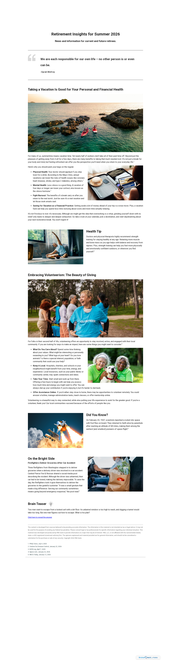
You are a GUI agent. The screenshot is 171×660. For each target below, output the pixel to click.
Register (144, 3)
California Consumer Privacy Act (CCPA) (128, 652)
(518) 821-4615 (21, 635)
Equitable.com (116, 3)
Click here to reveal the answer (40, 517)
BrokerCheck (102, 633)
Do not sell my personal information (100, 655)
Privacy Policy (131, 3)
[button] (85, 12)
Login (153, 3)
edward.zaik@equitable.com (21, 649)
